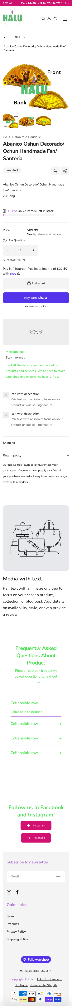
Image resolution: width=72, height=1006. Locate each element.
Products (13, 924)
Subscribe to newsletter (27, 862)
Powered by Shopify (43, 985)
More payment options (36, 306)
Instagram (39, 825)
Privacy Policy (16, 932)
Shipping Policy (17, 939)
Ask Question (16, 240)
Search (11, 916)
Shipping (31, 234)
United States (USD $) (36, 970)
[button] (10, 120)
